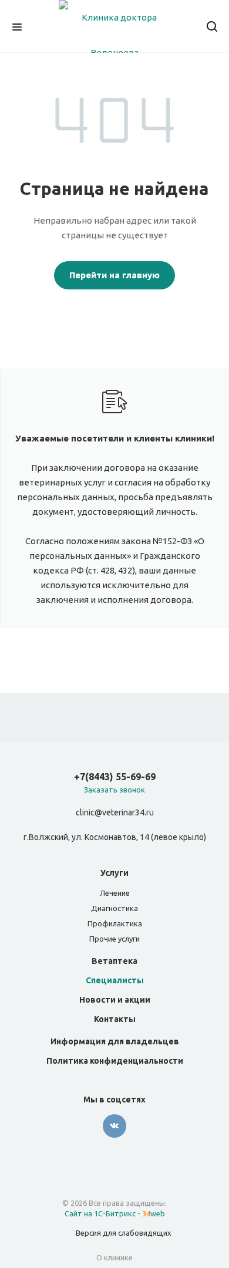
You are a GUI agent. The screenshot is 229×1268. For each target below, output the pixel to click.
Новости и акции (114, 999)
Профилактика (114, 923)
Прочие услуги (114, 939)
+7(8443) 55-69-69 (115, 776)
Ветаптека (114, 961)
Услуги (114, 873)
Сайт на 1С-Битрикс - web (115, 1213)
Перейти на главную (114, 275)
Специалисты (115, 980)
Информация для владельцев (114, 1041)
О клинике (114, 1257)
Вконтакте (114, 1126)
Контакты (115, 1019)
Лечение (115, 893)
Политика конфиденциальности (114, 1060)
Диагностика (114, 908)
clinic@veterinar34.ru (115, 813)
